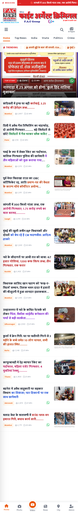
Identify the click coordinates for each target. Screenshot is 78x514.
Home (6, 38)
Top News (21, 38)
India (34, 38)
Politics (58, 38)
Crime (71, 38)
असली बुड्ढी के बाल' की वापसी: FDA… (45, 47)
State (45, 38)
